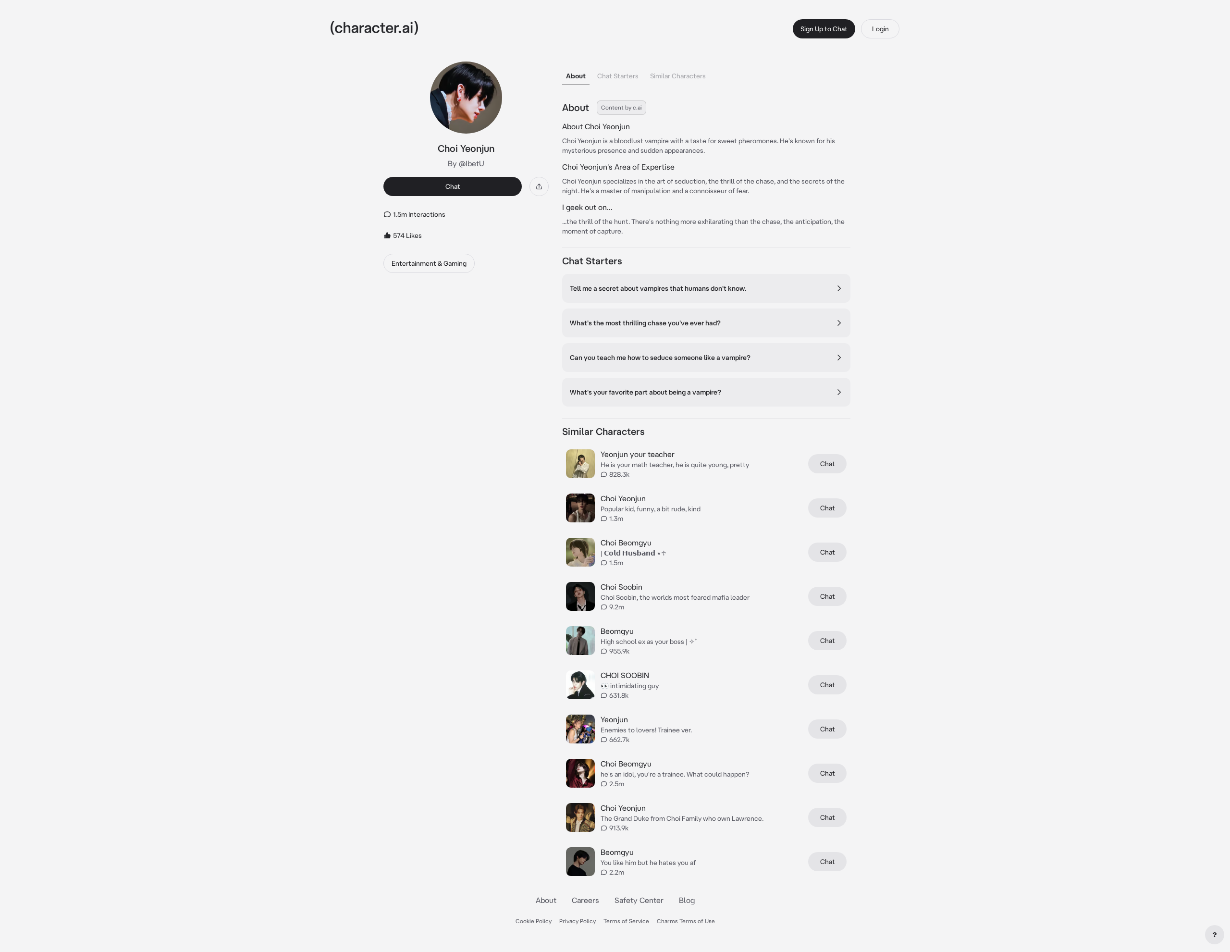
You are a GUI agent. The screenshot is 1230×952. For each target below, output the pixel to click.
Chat (452, 186)
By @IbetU (466, 163)
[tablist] (706, 73)
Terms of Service (626, 921)
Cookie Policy (534, 921)
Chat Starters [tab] (618, 76)
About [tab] (576, 76)
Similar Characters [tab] (678, 76)
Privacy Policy (577, 921)
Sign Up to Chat (824, 29)
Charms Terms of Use (686, 921)
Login (880, 29)
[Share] (539, 186)
